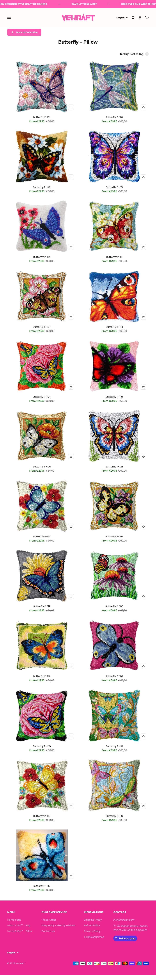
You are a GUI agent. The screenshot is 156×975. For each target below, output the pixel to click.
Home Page (14, 920)
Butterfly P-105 (42, 746)
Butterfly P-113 (114, 327)
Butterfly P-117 (41, 676)
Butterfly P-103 (114, 606)
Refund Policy (92, 925)
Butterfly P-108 (114, 536)
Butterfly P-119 (41, 606)
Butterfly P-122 (114, 187)
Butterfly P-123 (114, 466)
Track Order (48, 920)
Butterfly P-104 (42, 397)
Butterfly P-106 (42, 466)
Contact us (48, 931)
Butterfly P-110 (114, 397)
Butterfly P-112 (41, 886)
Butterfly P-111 (114, 257)
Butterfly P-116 (41, 536)
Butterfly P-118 (114, 816)
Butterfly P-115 (41, 816)
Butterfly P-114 (41, 257)
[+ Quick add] (71, 107)
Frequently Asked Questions (58, 925)
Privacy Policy (92, 931)
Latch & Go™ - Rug (18, 925)
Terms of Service (94, 937)
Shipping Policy (93, 920)
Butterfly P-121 (114, 746)
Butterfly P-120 (42, 187)
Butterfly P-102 (114, 117)
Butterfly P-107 (42, 327)
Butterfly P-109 (114, 676)
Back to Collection (27, 32)
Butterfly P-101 (41, 117)
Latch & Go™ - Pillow (19, 931)
